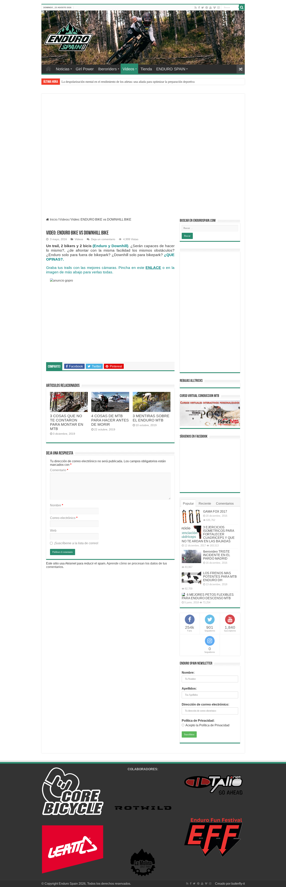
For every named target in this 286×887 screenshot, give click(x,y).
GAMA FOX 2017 (215, 511)
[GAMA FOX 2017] (191, 516)
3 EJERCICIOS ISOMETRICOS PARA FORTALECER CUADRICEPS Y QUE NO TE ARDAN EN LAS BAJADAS (208, 534)
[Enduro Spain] (68, 35)
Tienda (146, 69)
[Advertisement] (143, 127)
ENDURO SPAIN (170, 69)
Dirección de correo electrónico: (205, 704)
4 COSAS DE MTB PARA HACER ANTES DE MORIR (110, 420)
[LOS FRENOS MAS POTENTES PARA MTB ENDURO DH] (191, 578)
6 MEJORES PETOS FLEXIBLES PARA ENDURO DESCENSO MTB (208, 596)
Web (53, 530)
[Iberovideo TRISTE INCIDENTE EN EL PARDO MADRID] (191, 556)
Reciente (205, 503)
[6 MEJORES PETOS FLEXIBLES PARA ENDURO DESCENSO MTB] (183, 594)
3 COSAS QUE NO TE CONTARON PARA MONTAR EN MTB (66, 422)
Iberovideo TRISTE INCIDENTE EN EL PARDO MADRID (216, 555)
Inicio (53, 219)
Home (48, 69)
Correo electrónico (63, 518)
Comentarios (225, 503)
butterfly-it (238, 883)
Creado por (223, 883)
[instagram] (218, 7)
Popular (188, 503)
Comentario (59, 470)
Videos (128, 69)
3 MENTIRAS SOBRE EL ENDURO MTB (151, 418)
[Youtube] (210, 7)
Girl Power (85, 69)
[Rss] (195, 7)
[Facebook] (199, 7)
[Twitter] (202, 7)
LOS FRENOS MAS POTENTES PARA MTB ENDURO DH (220, 576)
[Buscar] (242, 7)
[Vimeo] (214, 7)
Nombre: (188, 672)
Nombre (56, 505)
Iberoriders (107, 69)
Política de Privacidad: (198, 720)
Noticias (62, 69)
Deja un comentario (103, 239)
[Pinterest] (206, 7)
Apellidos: (189, 688)
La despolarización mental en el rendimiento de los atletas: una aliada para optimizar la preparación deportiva (128, 81)
